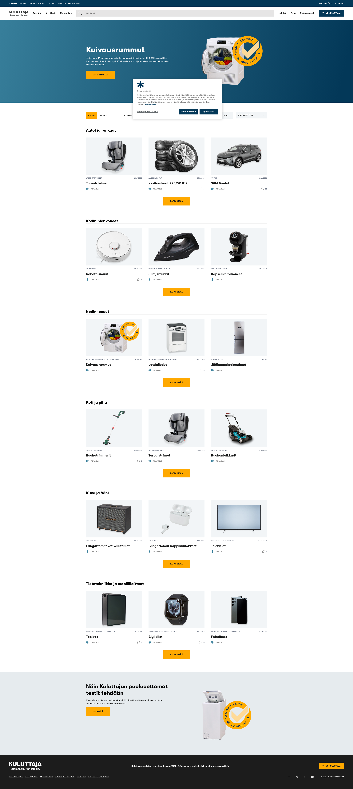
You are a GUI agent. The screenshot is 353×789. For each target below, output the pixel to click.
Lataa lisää (176, 201)
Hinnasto (81, 777)
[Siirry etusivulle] (19, 13)
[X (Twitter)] (304, 777)
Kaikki (91, 115)
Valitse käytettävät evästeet (147, 112)
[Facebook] (289, 777)
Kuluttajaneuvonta (98, 777)
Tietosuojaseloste (64, 777)
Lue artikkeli (100, 75)
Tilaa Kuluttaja (332, 13)
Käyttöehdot (46, 777)
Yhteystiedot (16, 777)
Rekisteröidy (325, 3)
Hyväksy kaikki (209, 112)
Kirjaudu (339, 3)
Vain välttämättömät (188, 112)
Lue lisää (98, 711)
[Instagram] (296, 777)
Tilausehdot (31, 777)
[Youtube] (312, 777)
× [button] (112, 115)
